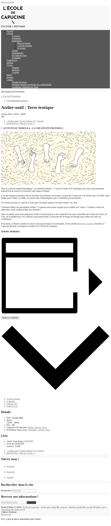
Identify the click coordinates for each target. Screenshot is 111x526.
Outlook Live (12, 406)
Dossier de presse (19, 82)
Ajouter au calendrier (10, 318)
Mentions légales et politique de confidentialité (31, 85)
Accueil (9, 31)
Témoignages (17, 53)
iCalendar (10, 401)
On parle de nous (19, 55)
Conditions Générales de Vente (25, 87)
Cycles (9, 65)
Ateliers (9, 63)
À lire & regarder (24, 46)
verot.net (63, 507)
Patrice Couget (86, 224)
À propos (16, 36)
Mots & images (23, 43)
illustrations (6, 509)
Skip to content (7, 2)
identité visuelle (75, 507)
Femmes (15, 67)
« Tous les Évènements (11, 96)
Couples (15, 72)
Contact (9, 80)
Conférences (11, 60)
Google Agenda (13, 399)
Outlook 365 (11, 404)
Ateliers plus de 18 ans (37, 427)
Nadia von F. (100, 507)
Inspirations (17, 41)
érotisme (41, 430)
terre (48, 430)
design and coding (48, 507)
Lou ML (89, 507)
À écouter (21, 48)
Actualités (16, 58)
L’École (9, 33)
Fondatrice (16, 38)
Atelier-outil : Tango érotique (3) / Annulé (25, 121)
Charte (15, 50)
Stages (9, 75)
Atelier (24, 430)
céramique (32, 430)
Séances (9, 77)
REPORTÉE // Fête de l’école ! (20, 123)
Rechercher (6, 490)
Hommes (16, 70)
